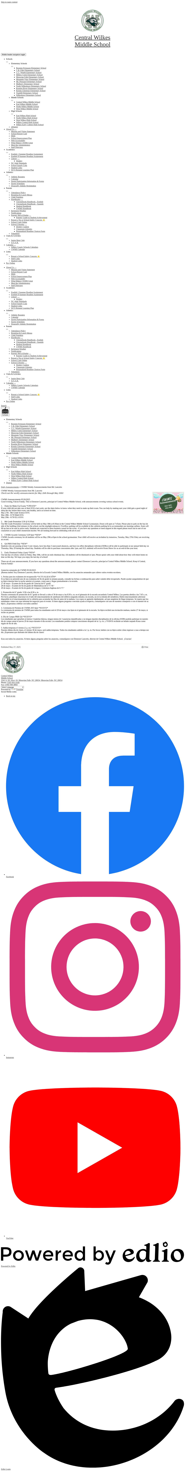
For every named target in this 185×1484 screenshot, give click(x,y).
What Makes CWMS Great (22, 143)
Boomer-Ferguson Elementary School (31, 68)
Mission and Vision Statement (23, 131)
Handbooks (15, 199)
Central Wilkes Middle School (28, 102)
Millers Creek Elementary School (29, 75)
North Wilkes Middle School (27, 106)
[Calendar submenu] (15, 245)
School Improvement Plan (21, 138)
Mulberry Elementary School (27, 84)
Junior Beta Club (18, 240)
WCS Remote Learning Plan (22, 170)
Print (146, 647)
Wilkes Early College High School (30, 125)
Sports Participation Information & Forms (27, 181)
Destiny (19, 161)
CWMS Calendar (18, 249)
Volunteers (15, 233)
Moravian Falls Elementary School (30, 77)
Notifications (16, 213)
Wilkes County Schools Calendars (24, 247)
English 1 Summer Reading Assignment (27, 154)
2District (14, 127)
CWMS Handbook (23, 208)
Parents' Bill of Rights (19, 215)
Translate (19, 689)
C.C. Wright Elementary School (28, 72)
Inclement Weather (18, 211)
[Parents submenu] (7, 329)
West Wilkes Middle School (27, 109)
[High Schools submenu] (7, 469)
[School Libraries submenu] (26, 225)
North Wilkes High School (26, 118)
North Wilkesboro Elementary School (31, 86)
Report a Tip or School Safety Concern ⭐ (28, 220)
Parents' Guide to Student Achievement (31, 217)
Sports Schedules (18, 184)
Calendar (14, 179)
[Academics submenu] (7, 152)
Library (14, 159)
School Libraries (17, 224)
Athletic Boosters (18, 177)
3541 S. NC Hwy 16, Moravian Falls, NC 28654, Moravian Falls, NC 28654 (31, 680)
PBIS (13, 136)
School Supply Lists (19, 165)
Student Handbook (23, 206)
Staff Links (15, 259)
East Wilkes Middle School (27, 104)
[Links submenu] (7, 254)
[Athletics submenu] (7, 175)
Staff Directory (17, 147)
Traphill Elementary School (27, 93)
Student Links (16, 168)
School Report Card (19, 134)
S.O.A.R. (15, 243)
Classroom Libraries (24, 229)
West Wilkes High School (26, 120)
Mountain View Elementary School (30, 79)
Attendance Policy (18, 193)
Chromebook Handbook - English (29, 202)
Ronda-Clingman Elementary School (30, 91)
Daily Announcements (10, 487)
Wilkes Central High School (27, 122)
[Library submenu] (18, 159)
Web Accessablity (18, 140)
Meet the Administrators (20, 145)
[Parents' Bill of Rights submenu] (30, 354)
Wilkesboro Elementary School (28, 95)
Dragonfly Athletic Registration (23, 186)
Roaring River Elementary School (29, 88)
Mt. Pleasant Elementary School (29, 82)
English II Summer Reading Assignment (27, 156)
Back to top (10, 696)
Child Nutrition (17, 197)
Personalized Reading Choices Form (30, 231)
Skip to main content (9, 2)
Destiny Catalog (22, 227)
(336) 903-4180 (13, 682)
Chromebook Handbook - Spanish (29, 204)
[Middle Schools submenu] (12, 100)
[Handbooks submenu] (22, 200)
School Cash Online (19, 222)
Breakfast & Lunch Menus (21, 195)
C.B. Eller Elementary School (28, 70)
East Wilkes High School (26, 116)
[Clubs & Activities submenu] (7, 238)
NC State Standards (19, 163)
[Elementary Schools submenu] (12, 66)
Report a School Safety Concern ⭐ (25, 256)
